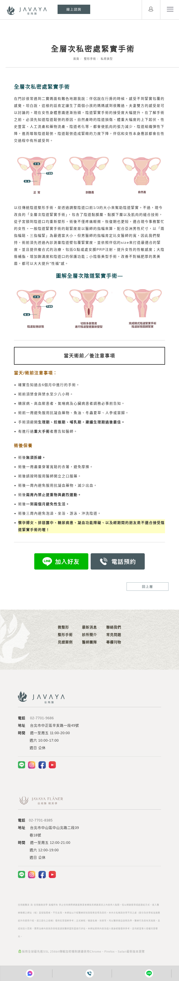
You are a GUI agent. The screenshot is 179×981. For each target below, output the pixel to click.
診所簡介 (89, 635)
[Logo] (27, 10)
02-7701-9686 (42, 718)
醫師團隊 (89, 642)
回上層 (147, 586)
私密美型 (107, 59)
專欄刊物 (113, 642)
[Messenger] (30, 973)
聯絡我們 (113, 627)
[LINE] (22, 764)
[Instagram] (32, 764)
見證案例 (65, 642)
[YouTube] (52, 764)
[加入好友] (61, 561)
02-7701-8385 (41, 820)
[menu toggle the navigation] (169, 9)
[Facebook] (42, 764)
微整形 (63, 627)
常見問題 (113, 635)
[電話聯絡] (89, 973)
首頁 (76, 59)
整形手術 (90, 59)
